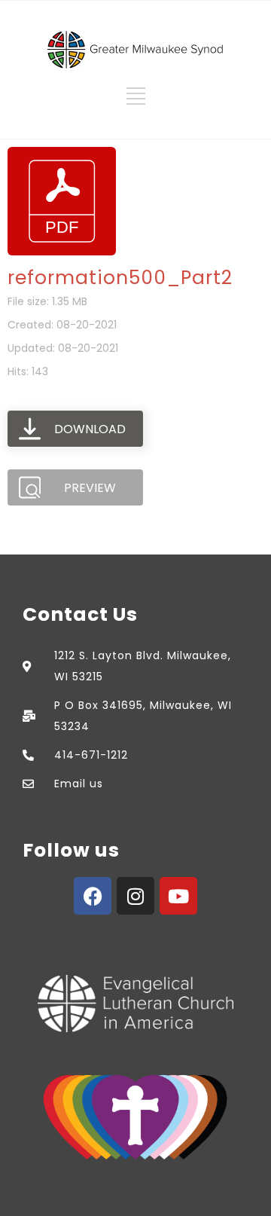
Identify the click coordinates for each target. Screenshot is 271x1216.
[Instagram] (135, 896)
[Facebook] (92, 896)
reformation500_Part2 (120, 277)
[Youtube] (178, 896)
